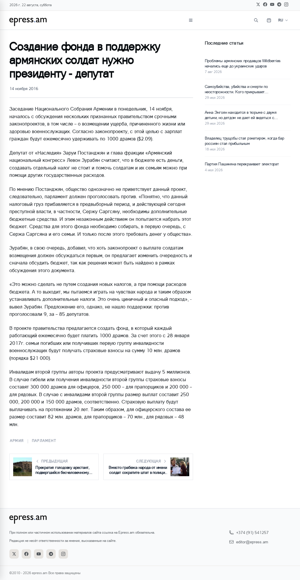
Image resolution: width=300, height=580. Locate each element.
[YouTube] (272, 4)
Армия (17, 440)
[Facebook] (265, 4)
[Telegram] (279, 4)
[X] (258, 4)
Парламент (44, 440)
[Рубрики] (191, 20)
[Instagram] (286, 4)
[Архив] (269, 20)
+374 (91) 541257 (252, 532)
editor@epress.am (252, 541)
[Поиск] (256, 20)
